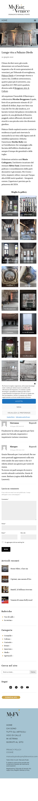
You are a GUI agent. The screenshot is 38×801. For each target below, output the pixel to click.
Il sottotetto (10, 332)
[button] (35, 384)
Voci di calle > (9, 617)
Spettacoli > (8, 656)
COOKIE (9, 752)
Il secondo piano (28, 261)
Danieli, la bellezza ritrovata (21, 590)
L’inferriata (28, 309)
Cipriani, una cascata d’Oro (21, 579)
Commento (5, 499)
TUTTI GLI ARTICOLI (16, 732)
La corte (10, 356)
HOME (4, 20)
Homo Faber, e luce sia (19, 569)
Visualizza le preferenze (19, 413)
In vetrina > (8, 620)
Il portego (9, 214)
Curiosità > (8, 642)
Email (4, 533)
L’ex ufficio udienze (28, 356)
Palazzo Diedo (8, 75)
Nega (19, 407)
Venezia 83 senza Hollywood (21, 600)
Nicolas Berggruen (10, 238)
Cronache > (8, 636)
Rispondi (32, 423)
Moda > (7, 652)
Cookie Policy (11, 417)
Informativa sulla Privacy (23, 417)
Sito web (23, 533)
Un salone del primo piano (10, 261)
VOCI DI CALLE (13, 735)
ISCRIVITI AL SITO (14, 742)
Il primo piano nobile (28, 238)
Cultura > (7, 639)
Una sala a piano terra (10, 309)
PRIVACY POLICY (13, 750)
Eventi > (7, 646)
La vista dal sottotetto (28, 332)
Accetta (19, 401)
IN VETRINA (12, 739)
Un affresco (10, 285)
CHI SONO (11, 728)
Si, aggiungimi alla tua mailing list (14, 542)
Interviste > (8, 649)
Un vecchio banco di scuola (28, 379)
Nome (4, 523)
